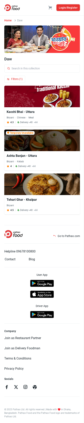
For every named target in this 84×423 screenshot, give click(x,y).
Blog (32, 259)
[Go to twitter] (16, 387)
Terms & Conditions (17, 358)
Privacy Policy (14, 368)
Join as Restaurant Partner (22, 338)
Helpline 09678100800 (20, 251)
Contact (10, 259)
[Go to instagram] (25, 387)
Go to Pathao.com (68, 236)
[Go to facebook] (6, 387)
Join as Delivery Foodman (22, 348)
